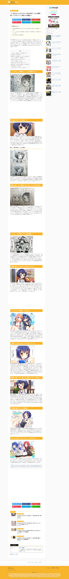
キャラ (38, 573)
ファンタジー (26, 575)
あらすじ (12, 573)
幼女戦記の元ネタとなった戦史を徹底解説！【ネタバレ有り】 (56, 92)
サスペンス (58, 573)
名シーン (58, 575)
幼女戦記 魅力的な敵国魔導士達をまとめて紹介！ (56, 55)
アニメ (31, 573)
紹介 (42, 576)
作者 (41, 575)
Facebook (35, 562)
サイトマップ (49, 567)
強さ (23, 576)
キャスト (34, 573)
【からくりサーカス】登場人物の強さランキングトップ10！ (56, 48)
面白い (53, 576)
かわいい (20, 573)
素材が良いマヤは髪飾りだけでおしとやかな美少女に (20, 56)
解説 (50, 576)
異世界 (32, 576)
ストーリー (10, 575)
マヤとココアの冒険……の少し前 (16, 61)
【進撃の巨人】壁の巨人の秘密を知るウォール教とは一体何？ (56, 86)
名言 (10, 576)
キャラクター (42, 573)
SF (9, 573)
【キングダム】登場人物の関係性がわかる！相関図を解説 (56, 36)
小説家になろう (19, 576)
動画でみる (47, 575)
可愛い (55, 575)
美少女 (45, 576)
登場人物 (35, 576)
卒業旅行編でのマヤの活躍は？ (16, 65)
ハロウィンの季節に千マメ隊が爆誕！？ (18, 57)
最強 (28, 576)
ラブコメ (30, 575)
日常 (26, 576)
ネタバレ (14, 575)
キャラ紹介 (46, 573)
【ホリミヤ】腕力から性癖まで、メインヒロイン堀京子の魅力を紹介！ (56, 73)
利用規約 (53, 567)
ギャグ (51, 573)
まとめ (28, 573)
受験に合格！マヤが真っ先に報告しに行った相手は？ (20, 64)
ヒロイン (21, 575)
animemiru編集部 (22, 547)
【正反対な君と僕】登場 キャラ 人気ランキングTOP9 (56, 67)
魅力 (55, 576)
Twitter (32, 562)
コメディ (54, 573)
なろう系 (24, 573)
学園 (15, 576)
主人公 (38, 575)
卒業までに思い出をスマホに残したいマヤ (18, 62)
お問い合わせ (57, 567)
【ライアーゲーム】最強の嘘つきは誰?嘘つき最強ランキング (56, 42)
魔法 (58, 576)
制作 (43, 575)
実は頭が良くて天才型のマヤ (16, 54)
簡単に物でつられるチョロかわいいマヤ (18, 59)
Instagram (40, 562)
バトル (18, 575)
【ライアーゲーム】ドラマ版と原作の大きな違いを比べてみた (56, 79)
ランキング (34, 575)
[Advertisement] (26, 111)
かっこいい (16, 573)
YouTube (28, 562)
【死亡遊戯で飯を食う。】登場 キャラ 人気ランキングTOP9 (56, 61)
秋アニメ (39, 576)
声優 (13, 576)
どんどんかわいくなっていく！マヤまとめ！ (18, 67)
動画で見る (51, 575)
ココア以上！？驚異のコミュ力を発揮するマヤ (19, 53)
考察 (47, 576)
